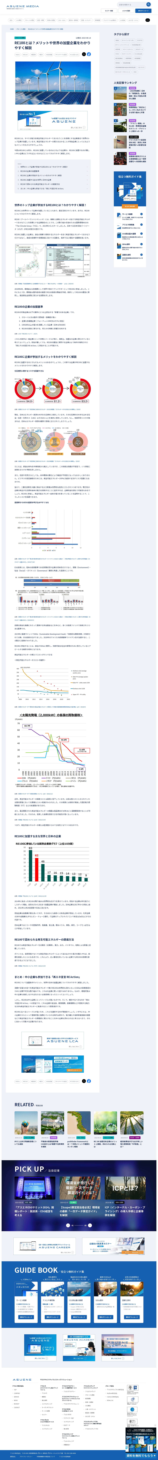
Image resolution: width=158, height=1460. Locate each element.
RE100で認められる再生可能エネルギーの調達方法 (39, 184)
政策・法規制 (89, 1402)
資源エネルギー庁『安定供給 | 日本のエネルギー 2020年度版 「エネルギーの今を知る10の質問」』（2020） (49, 461)
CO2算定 (88, 1406)
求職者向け (67, 1445)
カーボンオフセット (48, 1407)
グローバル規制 (89, 1395)
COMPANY (17, 1393)
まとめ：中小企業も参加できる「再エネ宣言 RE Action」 (41, 188)
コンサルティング (47, 1404)
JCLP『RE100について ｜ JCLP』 (28, 334)
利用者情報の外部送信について (46, 1456)
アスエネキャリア (69, 1441)
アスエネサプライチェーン (71, 1404)
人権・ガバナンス (90, 1409)
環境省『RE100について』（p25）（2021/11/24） (32, 896)
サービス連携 (46, 1411)
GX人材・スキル (90, 1416)
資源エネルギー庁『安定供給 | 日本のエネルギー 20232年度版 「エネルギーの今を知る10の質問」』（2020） (49, 409)
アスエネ (44, 1393)
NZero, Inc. (110, 1400)
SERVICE (16, 1397)
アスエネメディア (90, 1391)
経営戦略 (88, 1398)
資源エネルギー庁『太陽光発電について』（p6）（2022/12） (35, 794)
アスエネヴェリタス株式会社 (115, 1389)
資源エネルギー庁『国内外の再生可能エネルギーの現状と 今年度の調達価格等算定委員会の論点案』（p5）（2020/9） (52, 707)
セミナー (44, 1414)
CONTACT (17, 1407)
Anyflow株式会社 (112, 1393)
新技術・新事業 (89, 1413)
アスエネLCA (45, 1425)
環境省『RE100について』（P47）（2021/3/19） (32, 966)
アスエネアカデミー (69, 1391)
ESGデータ (67, 1425)
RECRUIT (16, 1404)
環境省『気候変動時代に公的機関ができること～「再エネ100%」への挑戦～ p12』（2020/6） (46, 284)
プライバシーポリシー (26, 1456)
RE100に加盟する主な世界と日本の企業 (34, 179)
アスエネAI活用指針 (65, 1456)
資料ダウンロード (26, 1317)
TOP (15, 1390)
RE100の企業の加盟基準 (28, 171)
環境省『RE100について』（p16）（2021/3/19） (32, 820)
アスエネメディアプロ (91, 1429)
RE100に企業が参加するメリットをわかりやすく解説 (39, 175)
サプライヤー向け (69, 1418)
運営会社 (12, 1456)
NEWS (16, 1400)
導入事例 (44, 1400)
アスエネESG (67, 1414)
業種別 (44, 1397)
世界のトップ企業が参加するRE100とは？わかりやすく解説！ (43, 166)
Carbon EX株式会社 (113, 1397)
